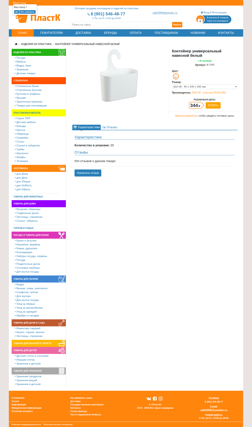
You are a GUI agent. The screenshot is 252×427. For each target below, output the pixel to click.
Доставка (83, 32)
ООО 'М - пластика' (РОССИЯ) (209, 92)
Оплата (136, 32)
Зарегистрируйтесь (186, 115)
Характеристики (88, 127)
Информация (19, 404)
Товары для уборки (25, 279)
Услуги (15, 401)
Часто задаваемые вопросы (85, 414)
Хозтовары (20, 168)
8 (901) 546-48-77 (108, 13)
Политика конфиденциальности (26, 424)
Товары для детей (25, 350)
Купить (213, 105)
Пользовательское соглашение (58, 424)
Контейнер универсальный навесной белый (87, 44)
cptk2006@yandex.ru (165, 12)
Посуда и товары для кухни (31, 235)
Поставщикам (166, 32)
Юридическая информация (26, 408)
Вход (206, 12)
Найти (177, 24)
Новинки (198, 32)
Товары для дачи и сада (29, 323)
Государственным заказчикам (86, 404)
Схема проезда (78, 411)
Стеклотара (20, 80)
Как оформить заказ (81, 398)
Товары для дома (24, 203)
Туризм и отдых (23, 228)
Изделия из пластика (36, 44)
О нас (22, 32)
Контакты (226, 32)
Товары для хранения (27, 371)
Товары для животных (28, 196)
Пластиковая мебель (27, 113)
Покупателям (51, 32)
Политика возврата (22, 411)
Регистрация (219, 12)
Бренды (110, 32)
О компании (18, 398)
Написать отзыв (88, 172)
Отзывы (111, 127)
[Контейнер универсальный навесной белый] (119, 75)
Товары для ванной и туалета (32, 343)
